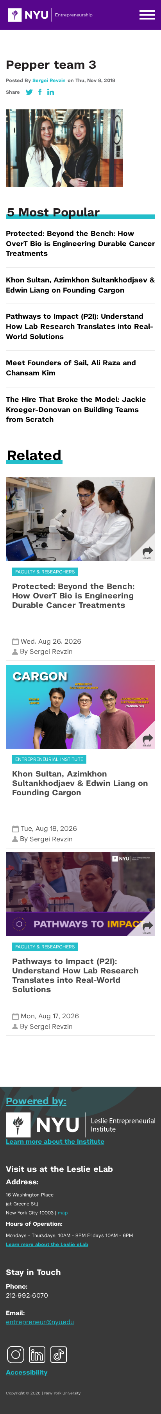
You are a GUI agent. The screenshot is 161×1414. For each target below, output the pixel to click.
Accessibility (27, 1372)
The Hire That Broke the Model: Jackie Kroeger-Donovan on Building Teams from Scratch (76, 409)
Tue (26, 828)
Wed (28, 641)
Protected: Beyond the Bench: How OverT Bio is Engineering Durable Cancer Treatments (80, 243)
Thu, (81, 80)
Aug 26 (49, 641)
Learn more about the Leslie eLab (47, 1244)
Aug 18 (46, 828)
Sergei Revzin (49, 80)
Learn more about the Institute (55, 1142)
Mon (28, 1016)
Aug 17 (48, 1016)
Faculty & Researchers (45, 572)
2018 (109, 80)
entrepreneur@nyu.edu (40, 1322)
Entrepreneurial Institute (49, 759)
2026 (72, 641)
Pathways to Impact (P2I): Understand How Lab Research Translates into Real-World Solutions (79, 326)
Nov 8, (95, 80)
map (63, 1212)
